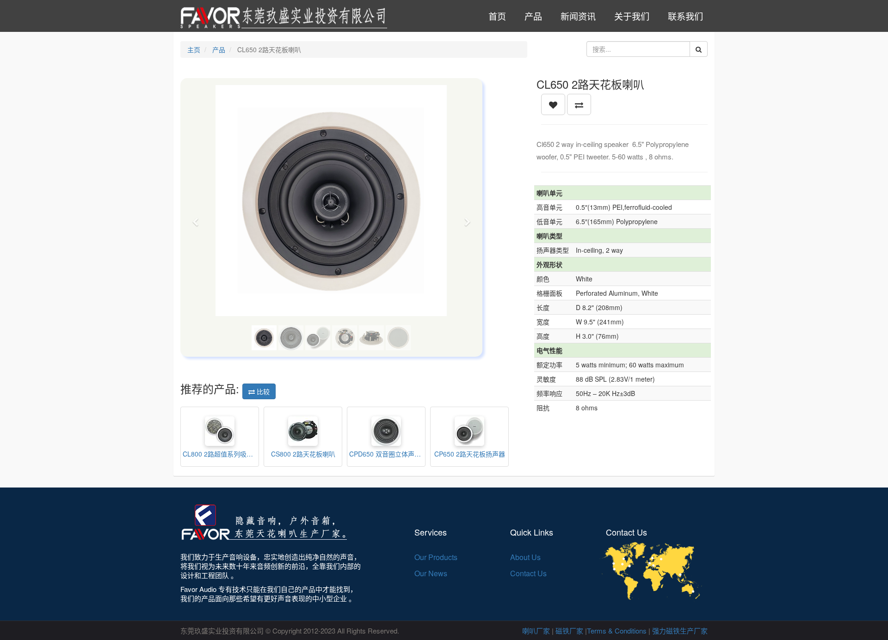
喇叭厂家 (536, 630)
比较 (262, 391)
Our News (430, 573)
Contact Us (528, 573)
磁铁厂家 (569, 630)
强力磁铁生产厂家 (680, 630)
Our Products (435, 557)
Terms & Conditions (617, 630)
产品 (218, 49)
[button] (198, 217)
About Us (525, 557)
